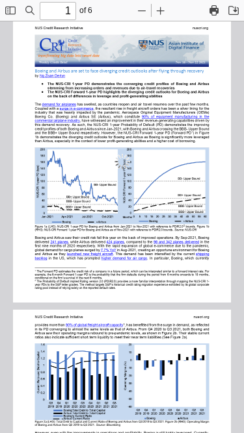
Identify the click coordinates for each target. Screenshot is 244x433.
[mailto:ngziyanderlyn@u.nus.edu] (52, 75)
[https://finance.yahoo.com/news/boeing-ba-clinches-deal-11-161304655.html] (108, 250)
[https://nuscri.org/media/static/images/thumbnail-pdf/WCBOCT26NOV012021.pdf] (203, 254)
